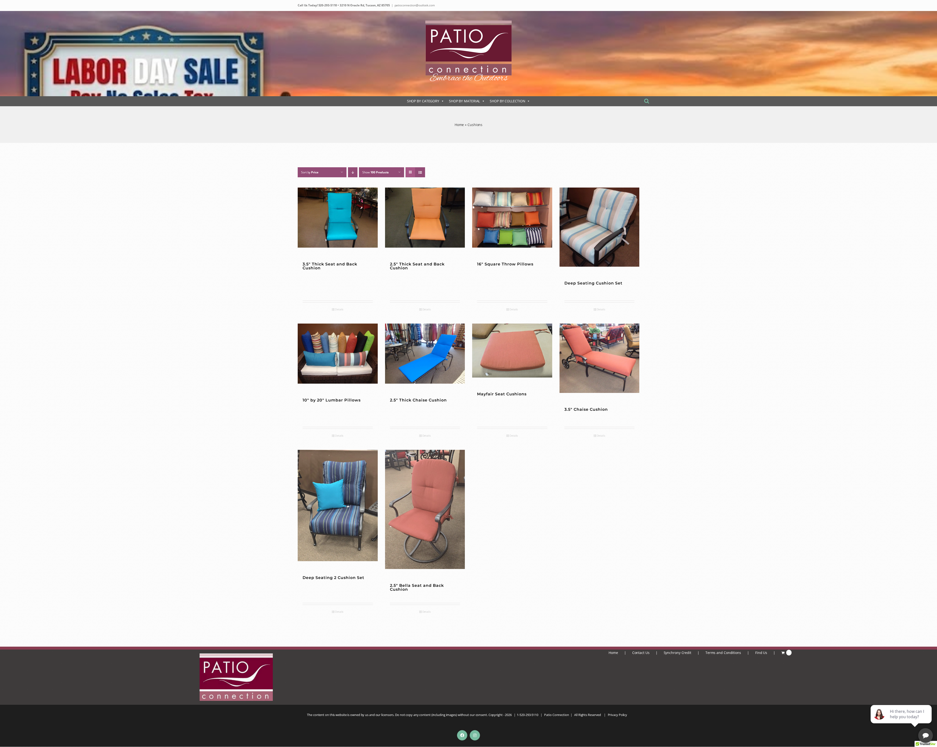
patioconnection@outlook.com (415, 5)
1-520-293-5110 (527, 715)
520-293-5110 (327, 5)
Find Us (761, 652)
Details (339, 309)
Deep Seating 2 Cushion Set (333, 577)
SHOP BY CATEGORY (423, 101)
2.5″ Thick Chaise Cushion (418, 400)
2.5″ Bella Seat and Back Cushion (417, 587)
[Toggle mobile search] (646, 101)
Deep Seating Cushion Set (593, 283)
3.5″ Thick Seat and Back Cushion (330, 266)
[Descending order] (352, 172)
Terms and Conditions (723, 652)
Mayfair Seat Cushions (502, 394)
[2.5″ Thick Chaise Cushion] (425, 354)
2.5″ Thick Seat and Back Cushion (417, 266)
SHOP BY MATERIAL (464, 101)
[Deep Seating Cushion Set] (600, 227)
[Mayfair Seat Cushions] (512, 351)
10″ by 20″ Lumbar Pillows (332, 400)
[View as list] (420, 172)
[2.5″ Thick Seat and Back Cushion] (425, 218)
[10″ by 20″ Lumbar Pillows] (338, 354)
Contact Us (641, 652)
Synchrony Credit (677, 652)
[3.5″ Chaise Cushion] (600, 358)
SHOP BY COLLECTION (507, 101)
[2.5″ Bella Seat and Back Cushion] (425, 509)
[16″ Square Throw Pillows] (512, 218)
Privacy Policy (617, 715)
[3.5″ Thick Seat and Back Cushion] (338, 218)
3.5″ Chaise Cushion (586, 409)
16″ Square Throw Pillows (505, 264)
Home (459, 124)
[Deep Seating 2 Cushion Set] (338, 505)
